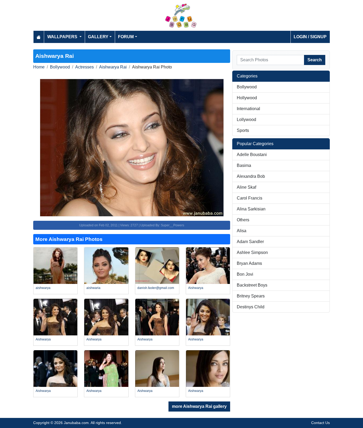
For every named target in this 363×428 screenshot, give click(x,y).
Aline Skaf (246, 187)
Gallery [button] (98, 36)
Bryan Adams (249, 263)
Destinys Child (250, 307)
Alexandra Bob (251, 176)
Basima (244, 165)
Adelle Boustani (252, 154)
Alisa (241, 230)
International (248, 108)
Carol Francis (249, 198)
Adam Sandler (250, 241)
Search (314, 60)
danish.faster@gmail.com (155, 288)
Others (243, 220)
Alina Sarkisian (251, 209)
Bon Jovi (245, 274)
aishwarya (43, 288)
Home (39, 67)
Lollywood (246, 119)
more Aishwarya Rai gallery (199, 406)
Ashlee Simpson (252, 252)
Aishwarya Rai (113, 67)
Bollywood (60, 67)
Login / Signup (310, 36)
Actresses (84, 67)
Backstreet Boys (252, 285)
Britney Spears (251, 296)
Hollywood (247, 98)
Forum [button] (126, 36)
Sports (243, 130)
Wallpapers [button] (62, 36)
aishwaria (93, 288)
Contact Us (320, 423)
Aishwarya (195, 288)
